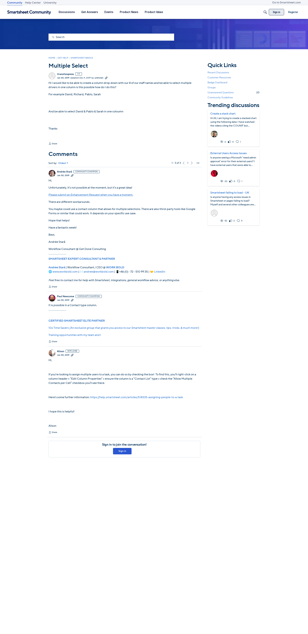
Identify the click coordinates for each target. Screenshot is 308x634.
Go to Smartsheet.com (286, 2)
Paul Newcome (65, 296)
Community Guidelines (220, 97)
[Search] (265, 12)
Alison (60, 351)
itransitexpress (65, 74)
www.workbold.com (65, 272)
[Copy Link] (106, 77)
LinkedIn (159, 272)
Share (52, 144)
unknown (98, 77)
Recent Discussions (218, 72)
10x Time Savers (123, 328)
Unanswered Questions (233, 92)
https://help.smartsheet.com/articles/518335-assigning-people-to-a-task (136, 397)
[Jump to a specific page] (197, 163)
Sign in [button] (122, 451)
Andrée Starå (64, 171)
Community (14, 3)
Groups (211, 87)
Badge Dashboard (217, 82)
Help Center (33, 3)
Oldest (62, 163)
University (50, 3)
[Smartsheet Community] (29, 12)
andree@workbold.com (99, 272)
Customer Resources (219, 77)
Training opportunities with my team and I (74, 335)
